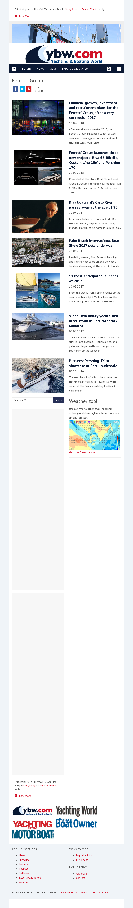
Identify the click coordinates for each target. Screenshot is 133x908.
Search (58, 400)
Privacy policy (84, 892)
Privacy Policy (71, 9)
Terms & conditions (68, 892)
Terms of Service (90, 9)
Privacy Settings (100, 892)
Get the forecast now (82, 452)
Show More (24, 16)
